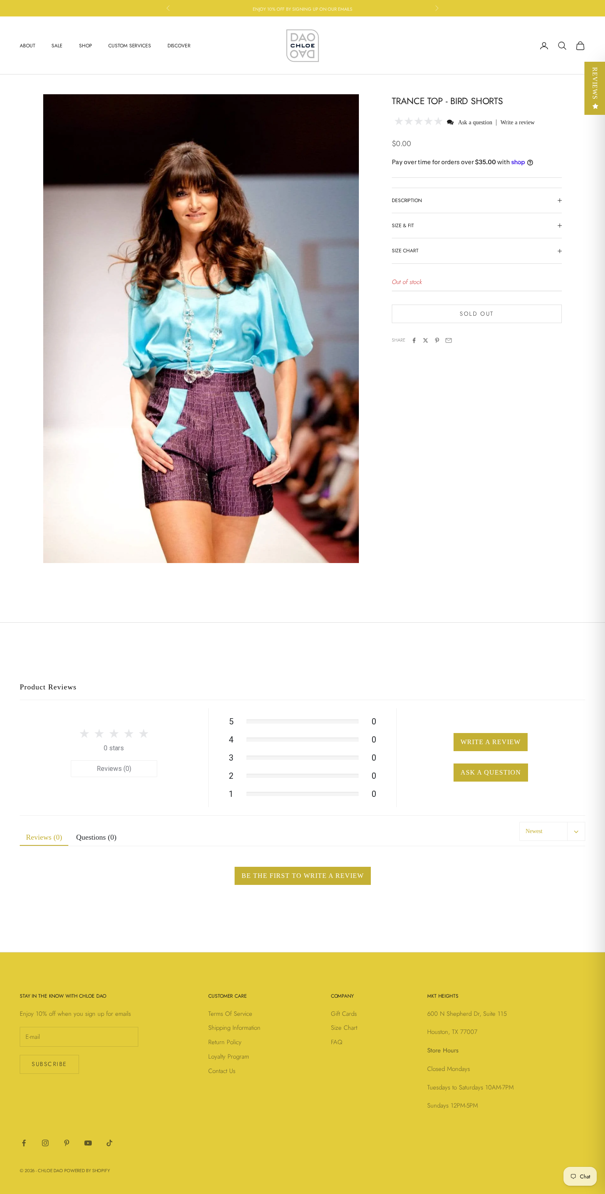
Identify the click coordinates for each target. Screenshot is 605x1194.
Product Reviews (48, 687)
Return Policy (225, 1042)
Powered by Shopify (87, 1170)
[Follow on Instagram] (45, 1143)
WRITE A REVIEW (491, 741)
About (27, 45)
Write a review (517, 122)
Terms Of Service (230, 1013)
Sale (57, 45)
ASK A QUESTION (491, 772)
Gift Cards (344, 1013)
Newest (534, 831)
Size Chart (344, 1027)
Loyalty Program (228, 1056)
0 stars (114, 748)
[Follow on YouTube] (88, 1143)
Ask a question (475, 122)
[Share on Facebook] (414, 340)
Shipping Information (234, 1027)
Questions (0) (96, 837)
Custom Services (129, 45)
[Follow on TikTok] (109, 1143)
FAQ (336, 1042)
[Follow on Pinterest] (67, 1143)
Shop (85, 45)
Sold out (476, 314)
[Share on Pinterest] (437, 340)
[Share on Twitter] (425, 340)
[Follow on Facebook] (24, 1143)
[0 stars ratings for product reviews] (114, 733)
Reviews (594, 83)
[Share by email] (448, 340)
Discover (179, 45)
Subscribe (49, 1064)
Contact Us (221, 1070)
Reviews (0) (114, 769)
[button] (418, 122)
